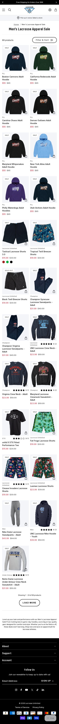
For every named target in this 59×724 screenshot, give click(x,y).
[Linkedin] (43, 690)
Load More (29, 603)
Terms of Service (22, 707)
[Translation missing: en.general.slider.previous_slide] (2, 2)
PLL (3, 74)
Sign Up (46, 681)
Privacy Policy (38, 707)
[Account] (50, 9)
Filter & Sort (42, 40)
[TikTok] (37, 690)
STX (3, 438)
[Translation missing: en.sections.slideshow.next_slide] (56, 2)
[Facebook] (21, 690)
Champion (34, 296)
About (5, 646)
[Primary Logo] (29, 9)
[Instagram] (16, 690)
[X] (32, 690)
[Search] (9, 9)
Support (7, 653)
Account (7, 660)
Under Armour (7, 575)
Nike (3, 529)
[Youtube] (26, 690)
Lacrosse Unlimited (9, 248)
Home (16, 24)
